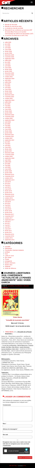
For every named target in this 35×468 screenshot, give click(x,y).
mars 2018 (8, 209)
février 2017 (8, 230)
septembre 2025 (9, 58)
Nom (4, 423)
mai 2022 (7, 125)
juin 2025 (7, 62)
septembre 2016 (9, 240)
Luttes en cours (9, 255)
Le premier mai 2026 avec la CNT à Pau (16, 35)
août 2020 (8, 160)
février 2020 (8, 171)
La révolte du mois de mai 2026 (14, 28)
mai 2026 (7, 46)
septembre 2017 (9, 220)
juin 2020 (7, 163)
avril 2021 (8, 145)
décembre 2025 (9, 55)
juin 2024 (7, 84)
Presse (7, 259)
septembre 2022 (9, 120)
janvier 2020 (8, 173)
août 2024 (8, 80)
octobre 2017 (9, 218)
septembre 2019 (9, 180)
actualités (7, 246)
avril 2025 (8, 66)
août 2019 (8, 182)
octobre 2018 (9, 198)
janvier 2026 (8, 53)
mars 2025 (8, 67)
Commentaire (7, 405)
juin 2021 (7, 142)
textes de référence (10, 268)
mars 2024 (8, 89)
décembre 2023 (9, 95)
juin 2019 (7, 183)
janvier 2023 (8, 113)
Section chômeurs (10, 263)
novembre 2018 (9, 196)
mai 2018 (7, 205)
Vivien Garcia (9, 332)
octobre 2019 (9, 178)
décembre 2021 (9, 134)
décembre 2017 (9, 214)
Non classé (8, 257)
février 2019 (8, 191)
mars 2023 (8, 109)
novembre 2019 (9, 176)
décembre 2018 (9, 194)
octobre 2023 (9, 98)
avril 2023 (8, 107)
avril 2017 (8, 227)
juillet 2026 (8, 42)
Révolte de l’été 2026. (11, 24)
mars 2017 (8, 229)
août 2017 (8, 221)
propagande (8, 261)
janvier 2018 (8, 212)
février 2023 (8, 111)
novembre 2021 (9, 136)
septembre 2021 (9, 140)
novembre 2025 (9, 57)
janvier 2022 (8, 133)
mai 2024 (7, 86)
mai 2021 (7, 144)
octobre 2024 (9, 77)
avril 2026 (8, 48)
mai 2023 (7, 105)
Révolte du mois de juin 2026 (13, 26)
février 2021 (8, 149)
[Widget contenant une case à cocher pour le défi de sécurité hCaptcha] (16, 450)
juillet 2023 (8, 102)
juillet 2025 (8, 60)
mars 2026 (8, 49)
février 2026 (8, 51)
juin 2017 (7, 223)
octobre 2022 (9, 118)
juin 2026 (7, 44)
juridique (7, 252)
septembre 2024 (9, 78)
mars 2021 (8, 147)
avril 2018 (8, 207)
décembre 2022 (9, 115)
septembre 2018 (9, 200)
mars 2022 (8, 129)
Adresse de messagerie (10, 429)
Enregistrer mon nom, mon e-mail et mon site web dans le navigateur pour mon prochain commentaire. (16, 443)
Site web (5, 434)
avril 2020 (8, 167)
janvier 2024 (8, 93)
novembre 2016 (9, 236)
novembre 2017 (9, 216)
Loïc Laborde (20, 465)
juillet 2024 (8, 82)
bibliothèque (8, 248)
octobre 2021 (9, 138)
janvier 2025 (8, 71)
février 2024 (8, 91)
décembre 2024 (9, 73)
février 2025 (8, 69)
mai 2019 (7, 185)
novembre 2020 (9, 154)
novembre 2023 (9, 96)
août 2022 (8, 122)
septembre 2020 (9, 158)
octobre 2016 (9, 238)
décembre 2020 (9, 153)
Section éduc (8, 265)
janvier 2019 (8, 192)
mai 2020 (7, 165)
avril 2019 (8, 187)
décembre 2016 (9, 234)
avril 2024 (8, 87)
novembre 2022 (9, 116)
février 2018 (8, 211)
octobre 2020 (9, 156)
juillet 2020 (8, 162)
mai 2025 (7, 64)
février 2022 (8, 131)
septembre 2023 (9, 100)
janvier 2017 (8, 232)
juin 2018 (7, 203)
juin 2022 (7, 124)
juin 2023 (7, 104)
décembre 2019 (9, 174)
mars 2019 (8, 189)
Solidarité (7, 266)
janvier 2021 (8, 151)
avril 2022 (8, 127)
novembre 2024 (9, 75)
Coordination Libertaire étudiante (14, 250)
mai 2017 (7, 225)
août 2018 (8, 201)
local (6, 254)
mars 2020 (8, 169)
